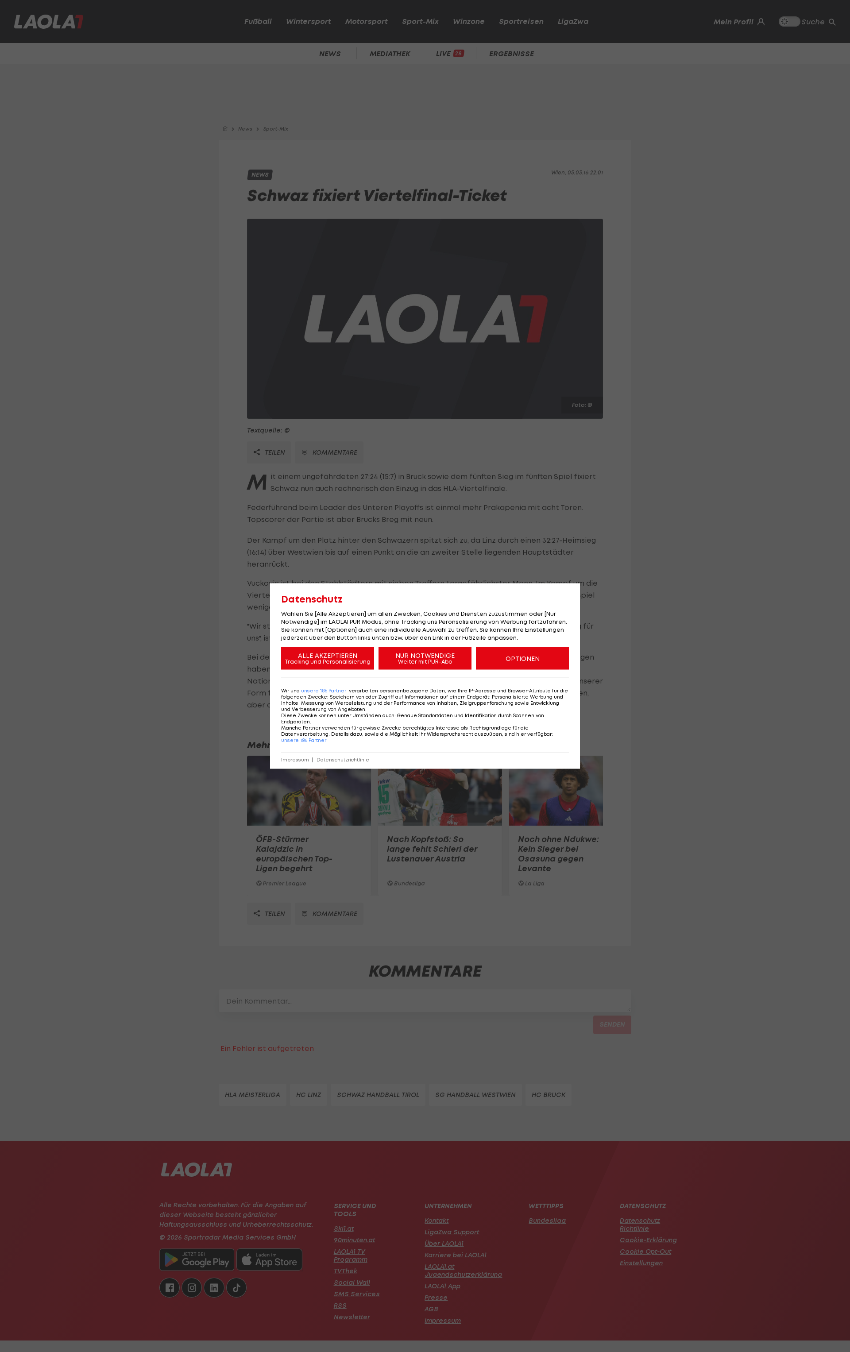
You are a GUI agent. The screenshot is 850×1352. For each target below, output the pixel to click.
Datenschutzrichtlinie (343, 759)
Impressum (295, 759)
